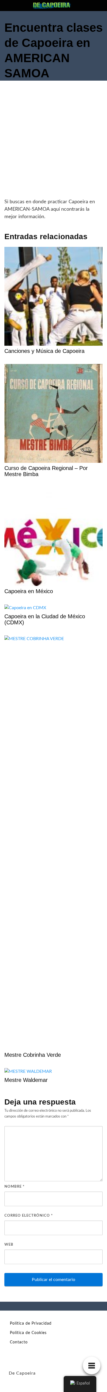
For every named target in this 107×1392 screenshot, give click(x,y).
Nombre (14, 1186)
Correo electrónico (28, 1215)
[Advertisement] (53, 142)
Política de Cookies (28, 1333)
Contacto (19, 1342)
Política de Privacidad (31, 1323)
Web (8, 1244)
